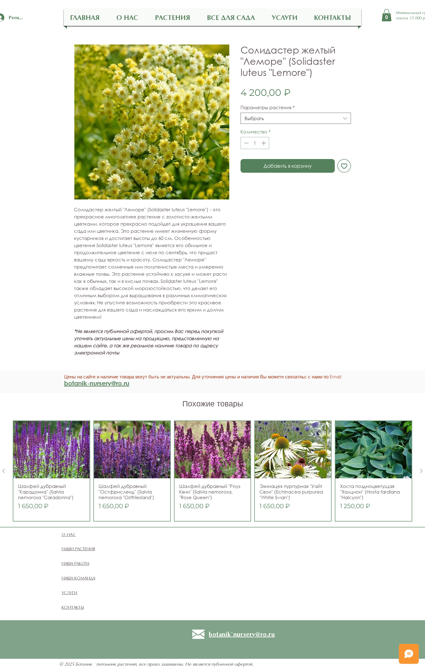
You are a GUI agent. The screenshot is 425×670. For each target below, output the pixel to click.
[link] (386, 15)
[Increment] (264, 143)
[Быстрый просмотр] (51, 449)
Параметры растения (268, 107)
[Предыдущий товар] (3, 471)
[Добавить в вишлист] (344, 166)
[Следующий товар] (421, 471)
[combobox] (296, 118)
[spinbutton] (255, 143)
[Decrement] (245, 143)
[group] (212, 471)
